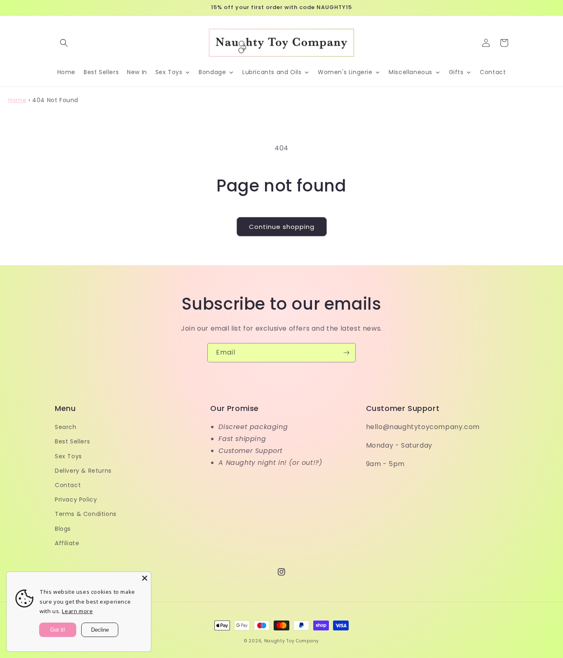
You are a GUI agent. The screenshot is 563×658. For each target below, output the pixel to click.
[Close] (145, 578)
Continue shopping (281, 226)
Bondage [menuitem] (212, 72)
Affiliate (67, 543)
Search (66, 427)
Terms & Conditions (86, 514)
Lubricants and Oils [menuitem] (271, 72)
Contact (68, 485)
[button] (64, 43)
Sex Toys (68, 456)
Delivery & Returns (83, 471)
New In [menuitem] (137, 72)
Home (17, 100)
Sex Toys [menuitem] (169, 72)
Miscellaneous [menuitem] (410, 72)
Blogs (63, 529)
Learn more (77, 611)
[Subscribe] (346, 352)
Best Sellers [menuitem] (101, 72)
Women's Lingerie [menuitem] (345, 72)
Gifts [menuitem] (456, 72)
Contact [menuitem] (493, 72)
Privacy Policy (76, 499)
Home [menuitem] (66, 72)
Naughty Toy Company (291, 641)
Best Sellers (72, 441)
